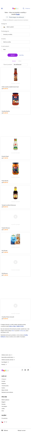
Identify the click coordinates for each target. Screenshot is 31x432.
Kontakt (3, 381)
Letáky (3, 408)
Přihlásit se (27, 8)
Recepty (3, 404)
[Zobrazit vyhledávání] (23, 8)
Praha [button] (18, 14)
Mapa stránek (5, 390)
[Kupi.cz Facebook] (22, 370)
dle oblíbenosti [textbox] (17, 64)
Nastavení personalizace (7, 392)
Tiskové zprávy (5, 385)
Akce (3, 410)
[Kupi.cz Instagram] (25, 370)
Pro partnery (4, 418)
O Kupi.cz (4, 379)
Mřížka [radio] (19, 61)
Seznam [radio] (14, 61)
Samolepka (4, 406)
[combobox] (20, 64)
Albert (13, 330)
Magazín (3, 402)
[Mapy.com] (28, 370)
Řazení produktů (8, 64)
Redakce (4, 383)
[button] (15, 27)
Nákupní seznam (22, 430)
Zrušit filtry (21, 55)
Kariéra (3, 387)
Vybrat (12, 55)
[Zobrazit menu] (2, 8)
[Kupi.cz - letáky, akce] (15, 9)
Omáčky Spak (22, 330)
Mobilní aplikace (5, 399)
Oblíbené (6, 430)
